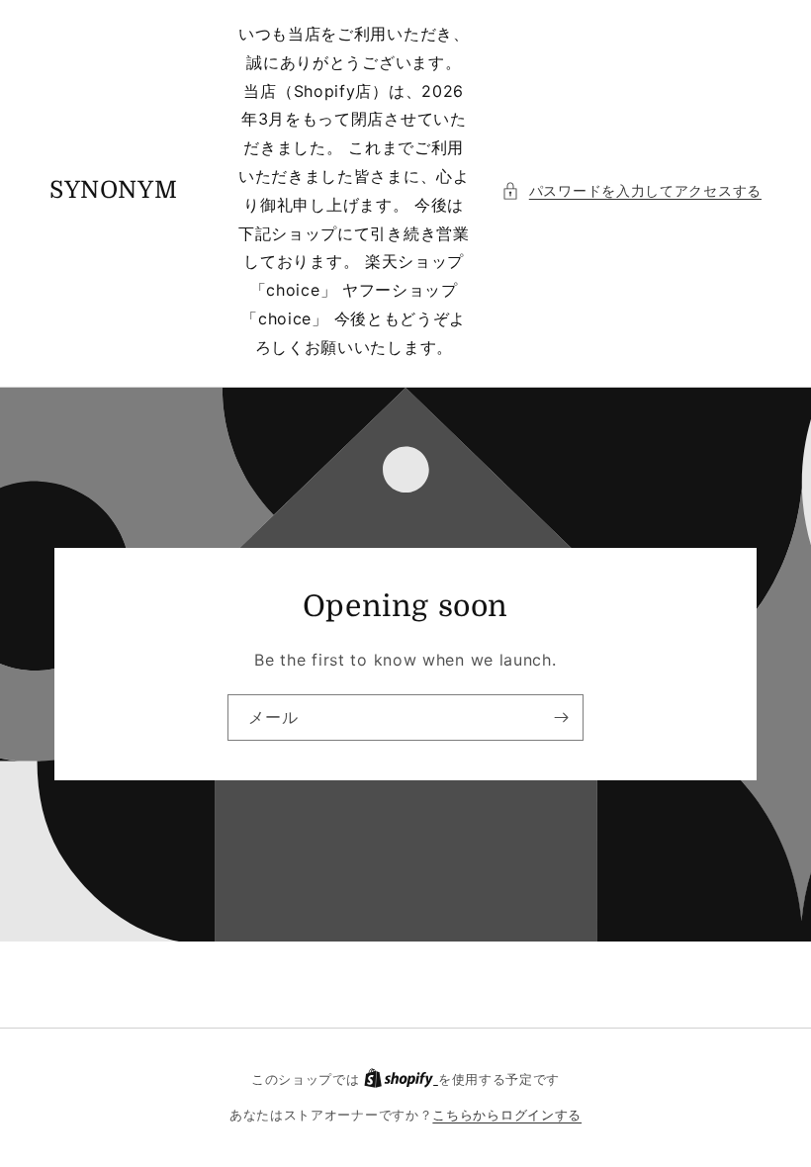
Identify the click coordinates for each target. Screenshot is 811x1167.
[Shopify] (401, 1079)
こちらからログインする (507, 1114)
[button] (631, 190)
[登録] (561, 717)
